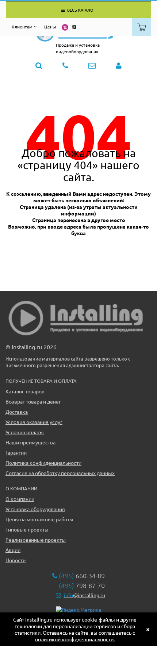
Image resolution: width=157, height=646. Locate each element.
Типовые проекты (27, 529)
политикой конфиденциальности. (75, 639)
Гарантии (16, 452)
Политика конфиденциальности (43, 462)
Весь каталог (81, 10)
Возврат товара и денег (33, 401)
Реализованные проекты (35, 539)
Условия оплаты (24, 432)
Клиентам (22, 27)
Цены (50, 27)
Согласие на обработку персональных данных (60, 473)
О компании (19, 498)
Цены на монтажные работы (39, 519)
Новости (15, 560)
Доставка (16, 411)
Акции (12, 549)
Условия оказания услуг (33, 422)
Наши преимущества (30, 442)
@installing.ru (84, 595)
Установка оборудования (35, 509)
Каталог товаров (25, 391)
